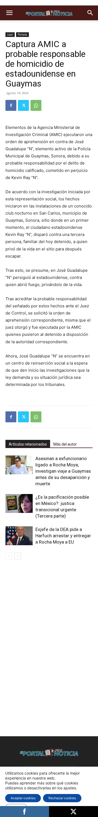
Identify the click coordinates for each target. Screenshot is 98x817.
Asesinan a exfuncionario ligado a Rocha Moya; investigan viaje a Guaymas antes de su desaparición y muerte (63, 471)
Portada (22, 34)
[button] (9, 12)
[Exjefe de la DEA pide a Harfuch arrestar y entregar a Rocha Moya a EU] (19, 535)
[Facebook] (10, 105)
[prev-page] (8, 556)
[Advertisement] (49, 602)
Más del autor (65, 444)
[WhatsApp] (35, 105)
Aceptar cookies (23, 798)
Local (10, 34)
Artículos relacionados (28, 444)
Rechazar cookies (62, 798)
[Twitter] (23, 105)
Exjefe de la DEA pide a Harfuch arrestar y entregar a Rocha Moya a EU (63, 536)
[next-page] (17, 556)
